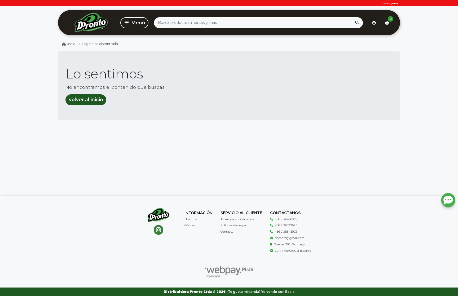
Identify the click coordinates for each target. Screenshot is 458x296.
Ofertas (189, 225)
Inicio (71, 44)
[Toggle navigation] (134, 22)
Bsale (289, 292)
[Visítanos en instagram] (159, 230)
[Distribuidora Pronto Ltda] (91, 22)
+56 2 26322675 (286, 225)
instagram (391, 3)
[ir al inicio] (158, 215)
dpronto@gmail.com (289, 238)
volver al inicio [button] (86, 99)
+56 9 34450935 (286, 219)
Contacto (227, 231)
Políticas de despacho (236, 225)
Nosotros (190, 219)
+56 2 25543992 (286, 231)
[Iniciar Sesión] (374, 22)
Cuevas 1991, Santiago (289, 244)
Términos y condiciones (237, 219)
